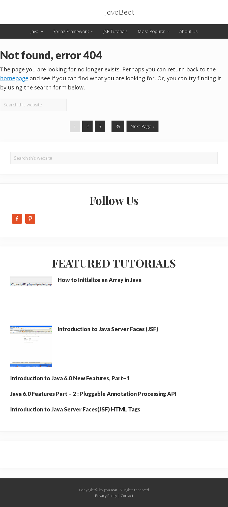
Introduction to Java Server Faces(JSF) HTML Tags (75, 409)
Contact (127, 495)
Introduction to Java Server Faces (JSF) (108, 329)
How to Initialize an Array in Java (100, 279)
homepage (14, 78)
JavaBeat (119, 12)
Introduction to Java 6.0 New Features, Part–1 (70, 378)
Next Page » (142, 127)
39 (117, 127)
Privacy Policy (106, 495)
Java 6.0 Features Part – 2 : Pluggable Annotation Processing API (93, 393)
